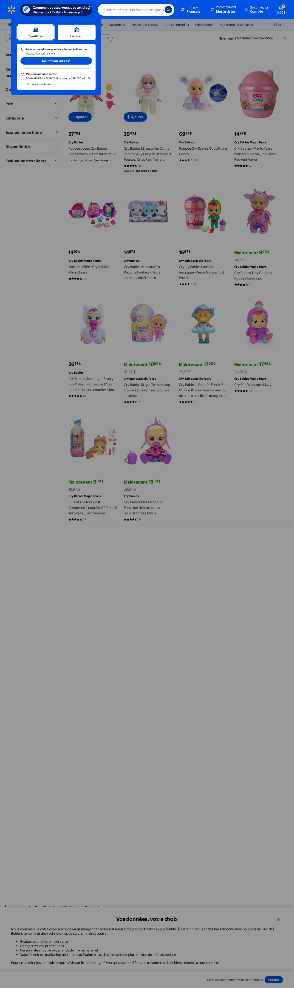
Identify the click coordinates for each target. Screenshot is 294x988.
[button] (224, 10)
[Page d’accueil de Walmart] (11, 10)
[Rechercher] (168, 9)
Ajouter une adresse (56, 61)
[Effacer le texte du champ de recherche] (157, 10)
